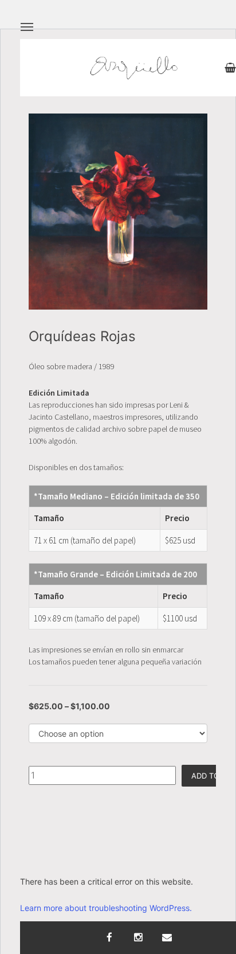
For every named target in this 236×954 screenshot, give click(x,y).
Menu (26, 26)
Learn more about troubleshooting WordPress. (106, 908)
